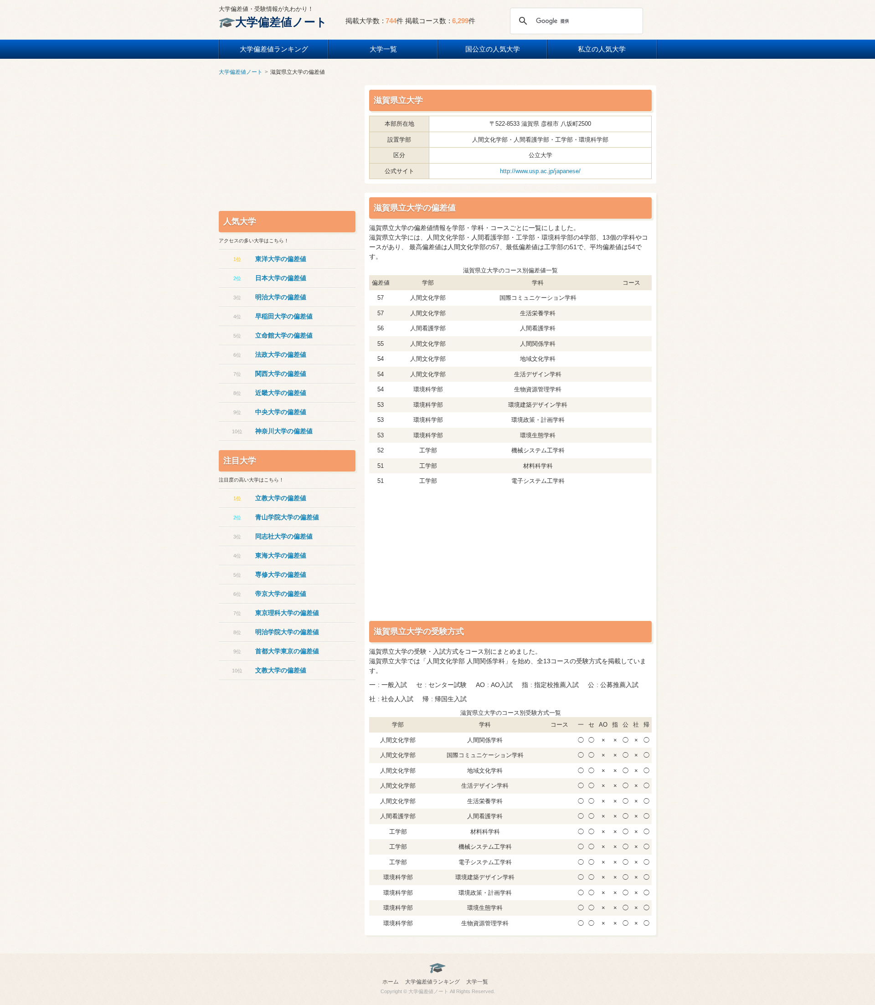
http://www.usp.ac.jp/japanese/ (540, 171)
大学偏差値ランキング (274, 49)
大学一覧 (383, 49)
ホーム (390, 982)
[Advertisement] (437, 555)
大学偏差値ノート (281, 21)
